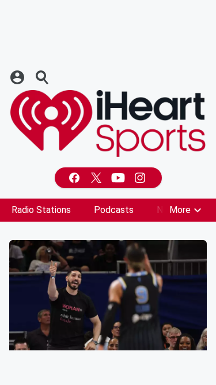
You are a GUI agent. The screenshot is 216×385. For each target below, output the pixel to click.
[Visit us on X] (97, 178)
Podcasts (114, 209)
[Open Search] (43, 77)
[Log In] (18, 77)
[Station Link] (108, 123)
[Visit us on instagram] (141, 178)
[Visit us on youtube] (119, 178)
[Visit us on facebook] (75, 178)
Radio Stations (41, 209)
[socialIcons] (108, 177)
